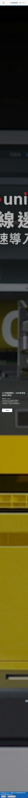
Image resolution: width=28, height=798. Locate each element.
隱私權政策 (11, 796)
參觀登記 (21, 410)
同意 (3, 796)
